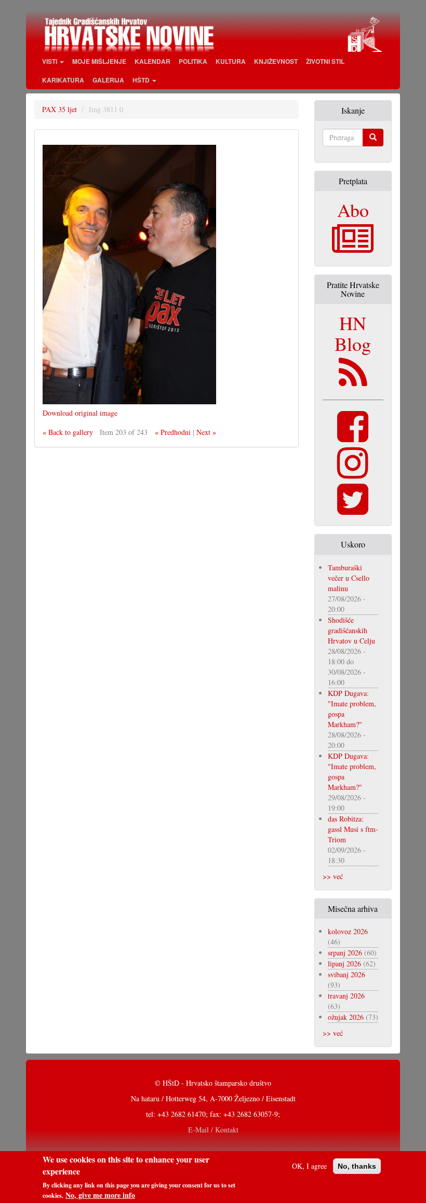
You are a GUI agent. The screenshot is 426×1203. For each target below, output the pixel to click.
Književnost (276, 61)
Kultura (231, 61)
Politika (193, 61)
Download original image (80, 413)
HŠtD (141, 80)
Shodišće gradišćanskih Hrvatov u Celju (351, 630)
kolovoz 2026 (348, 931)
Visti (50, 61)
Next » (206, 432)
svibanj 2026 (346, 974)
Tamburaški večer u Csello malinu (348, 578)
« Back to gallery (68, 432)
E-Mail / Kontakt (213, 1129)
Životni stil (325, 61)
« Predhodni (173, 432)
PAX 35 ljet (59, 109)
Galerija (108, 80)
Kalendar (152, 61)
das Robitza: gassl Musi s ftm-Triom (353, 829)
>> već (333, 876)
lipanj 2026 (344, 963)
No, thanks (357, 1166)
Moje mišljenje (99, 61)
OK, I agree (309, 1166)
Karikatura (63, 80)
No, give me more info (100, 1195)
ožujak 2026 (346, 1017)
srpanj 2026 (345, 953)
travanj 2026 (346, 996)
